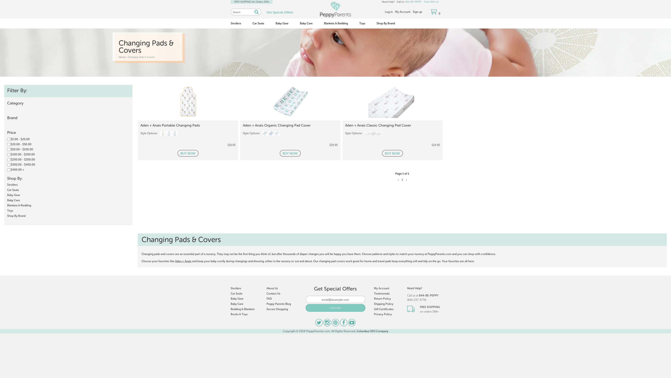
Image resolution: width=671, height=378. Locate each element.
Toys (362, 23)
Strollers (236, 23)
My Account (402, 11)
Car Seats (258, 23)
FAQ (269, 298)
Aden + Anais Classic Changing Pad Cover (378, 125)
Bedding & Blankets (243, 309)
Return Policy (382, 298)
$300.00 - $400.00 (23, 164)
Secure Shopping (277, 309)
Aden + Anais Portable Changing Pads (170, 125)
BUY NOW (188, 153)
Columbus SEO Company (372, 331)
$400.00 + (17, 169)
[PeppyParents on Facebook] (344, 323)
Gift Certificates (384, 309)
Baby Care (306, 23)
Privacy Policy (383, 314)
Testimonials (382, 293)
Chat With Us (431, 1)
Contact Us (273, 293)
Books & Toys (239, 314)
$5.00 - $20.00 (20, 139)
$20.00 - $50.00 (21, 144)
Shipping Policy (383, 304)
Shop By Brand (386, 23)
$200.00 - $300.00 (23, 159)
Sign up (417, 11)
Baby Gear (282, 23)
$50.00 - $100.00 (22, 149)
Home (122, 57)
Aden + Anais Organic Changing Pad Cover (277, 125)
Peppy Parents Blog (278, 304)
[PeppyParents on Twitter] (319, 323)
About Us (272, 288)
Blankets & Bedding (336, 23)
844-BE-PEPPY (413, 1)
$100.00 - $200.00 (23, 154)
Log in (389, 11)
